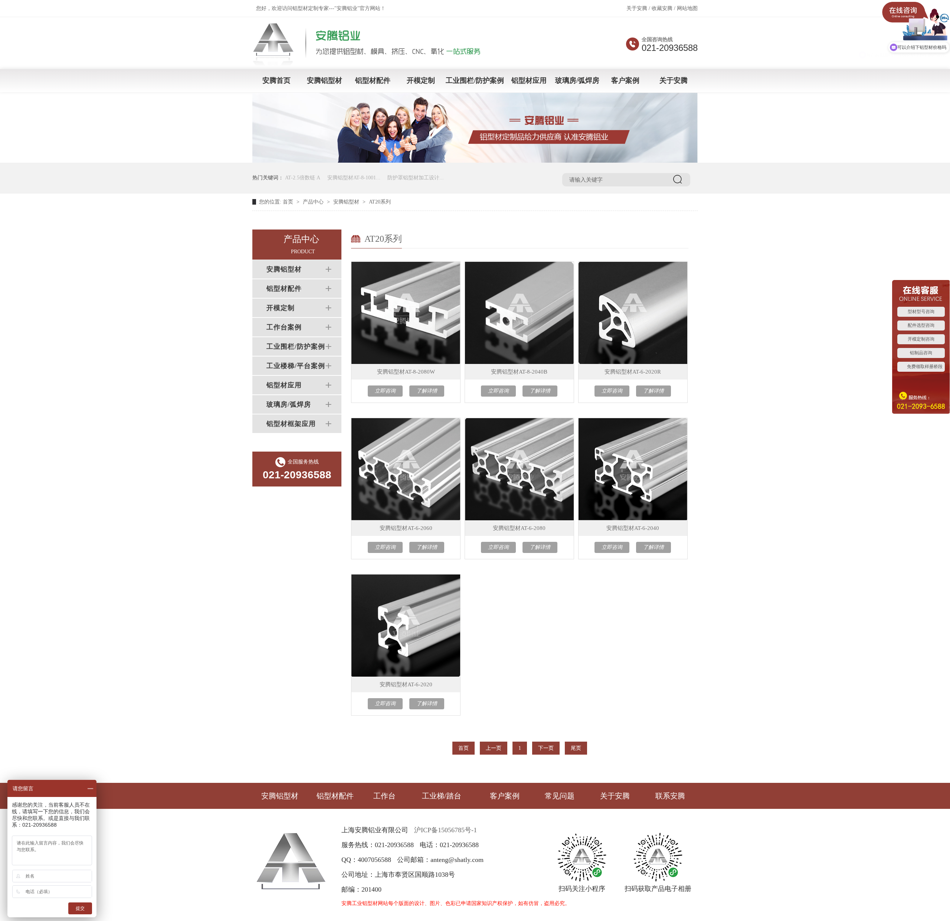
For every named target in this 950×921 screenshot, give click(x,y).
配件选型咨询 (921, 325)
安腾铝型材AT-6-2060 (406, 528)
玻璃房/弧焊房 (577, 80)
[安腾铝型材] (371, 63)
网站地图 (687, 8)
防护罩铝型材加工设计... (415, 177)
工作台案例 (284, 327)
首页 (288, 202)
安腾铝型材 (324, 80)
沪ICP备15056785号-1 (445, 830)
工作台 (384, 796)
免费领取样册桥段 (925, 366)
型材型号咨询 (921, 311)
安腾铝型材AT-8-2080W (406, 372)
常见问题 (559, 796)
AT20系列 (380, 202)
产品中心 (313, 202)
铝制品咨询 (921, 352)
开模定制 (421, 80)
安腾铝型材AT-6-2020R (633, 372)
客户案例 (625, 80)
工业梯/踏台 (441, 796)
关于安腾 (636, 8)
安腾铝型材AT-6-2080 (519, 528)
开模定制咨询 (921, 339)
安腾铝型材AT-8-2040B (519, 372)
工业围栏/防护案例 (475, 80)
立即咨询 (385, 391)
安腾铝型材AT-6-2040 (632, 528)
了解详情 (426, 391)
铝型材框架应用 (291, 423)
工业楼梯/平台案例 (295, 366)
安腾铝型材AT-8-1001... (353, 177)
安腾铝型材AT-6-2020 (406, 684)
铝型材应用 (529, 80)
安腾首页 (276, 80)
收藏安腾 (662, 8)
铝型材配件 (372, 80)
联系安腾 (670, 796)
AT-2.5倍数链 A (302, 177)
